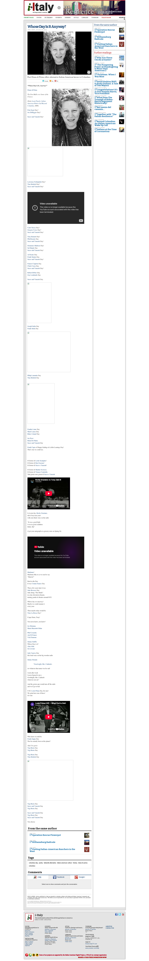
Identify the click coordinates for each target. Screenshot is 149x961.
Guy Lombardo (32, 275)
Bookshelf (68, 939)
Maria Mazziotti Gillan (34, 628)
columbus (32, 866)
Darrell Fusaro (99, 56)
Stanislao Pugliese (100, 95)
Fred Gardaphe (99, 119)
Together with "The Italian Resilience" (105, 115)
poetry (41, 863)
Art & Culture (29, 933)
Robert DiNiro (32, 273)
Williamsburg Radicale (43, 842)
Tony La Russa (32, 613)
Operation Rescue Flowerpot (46, 835)
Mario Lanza (31, 431)
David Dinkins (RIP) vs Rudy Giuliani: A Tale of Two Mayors (106, 83)
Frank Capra (31, 447)
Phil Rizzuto (31, 239)
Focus (39, 17)
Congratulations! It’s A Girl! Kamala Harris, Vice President (105, 91)
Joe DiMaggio (32, 112)
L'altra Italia (28, 944)
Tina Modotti (31, 184)
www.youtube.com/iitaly (92, 948)
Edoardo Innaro (99, 127)
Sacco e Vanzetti (40, 465)
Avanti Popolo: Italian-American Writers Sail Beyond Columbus (37, 103)
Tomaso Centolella (41, 472)
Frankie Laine (31, 429)
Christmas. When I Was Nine (105, 75)
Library (85, 17)
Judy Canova (31, 653)
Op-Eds (27, 936)
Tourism (94, 17)
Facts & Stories (29, 932)
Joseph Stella (31, 326)
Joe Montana (31, 626)
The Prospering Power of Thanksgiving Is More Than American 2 (106, 68)
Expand (89, 72)
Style (76, 17)
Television (106, 17)
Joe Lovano (31, 649)
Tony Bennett (31, 236)
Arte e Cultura (29, 941)
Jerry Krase (98, 80)
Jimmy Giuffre (32, 642)
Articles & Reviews (50, 929)
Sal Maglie (30, 248)
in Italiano (48, 17)
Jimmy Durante (32, 660)
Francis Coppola (32, 264)
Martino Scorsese (41, 470)
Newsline (27, 930)
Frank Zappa (31, 739)
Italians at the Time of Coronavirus (105, 130)
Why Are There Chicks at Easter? (103, 58)
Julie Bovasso (31, 590)
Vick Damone (31, 637)
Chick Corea (31, 266)
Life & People (29, 934)
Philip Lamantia (32, 375)
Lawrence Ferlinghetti (34, 182)
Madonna (30, 572)
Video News (48, 932)
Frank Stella (31, 328)
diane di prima (82, 863)
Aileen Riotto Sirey (100, 87)
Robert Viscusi (99, 73)
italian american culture (64, 863)
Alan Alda (30, 646)
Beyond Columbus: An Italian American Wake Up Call (105, 123)
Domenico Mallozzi (33, 246)
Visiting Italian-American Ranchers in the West (52, 850)
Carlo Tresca (31, 227)
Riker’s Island (31, 434)
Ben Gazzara (39, 463)
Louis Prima (35, 691)
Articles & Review (90, 929)
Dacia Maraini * (98, 105)
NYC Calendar (49, 930)
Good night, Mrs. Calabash (42, 664)
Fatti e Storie (29, 943)
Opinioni (27, 945)
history (75, 863)
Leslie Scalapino (40, 461)
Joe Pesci (30, 438)
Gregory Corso (32, 230)
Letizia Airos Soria (100, 112)
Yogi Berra (30, 748)
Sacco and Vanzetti (33, 117)
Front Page (29, 17)
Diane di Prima (32, 90)
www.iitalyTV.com (91, 943)
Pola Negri (30, 110)
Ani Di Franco (32, 635)
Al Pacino (30, 255)
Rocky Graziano (42, 513)
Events (59, 17)
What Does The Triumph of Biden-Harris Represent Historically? (103, 100)
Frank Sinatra (31, 257)
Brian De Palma (32, 440)
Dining (68, 17)
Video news (68, 941)
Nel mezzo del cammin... (102, 108)
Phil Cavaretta (31, 633)
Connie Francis (37, 583)
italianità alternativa (50, 863)
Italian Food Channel (51, 940)
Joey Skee (31, 30)
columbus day (33, 863)
